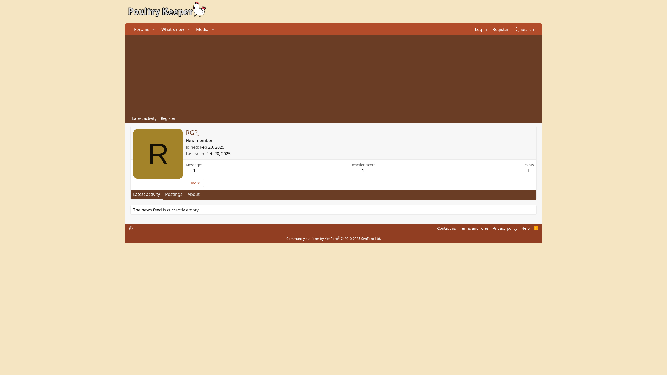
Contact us (446, 228)
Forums (141, 29)
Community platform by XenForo (333, 238)
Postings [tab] (173, 194)
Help (525, 228)
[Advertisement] (333, 74)
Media (202, 29)
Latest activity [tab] (146, 194)
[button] (153, 29)
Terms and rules (474, 228)
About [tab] (194, 194)
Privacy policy (505, 228)
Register (168, 118)
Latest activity (144, 118)
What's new (172, 29)
